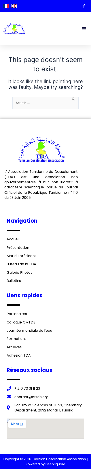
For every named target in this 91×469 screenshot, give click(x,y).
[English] (14, 6)
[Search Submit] (73, 99)
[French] (6, 6)
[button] (84, 28)
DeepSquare (55, 464)
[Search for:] (45, 103)
